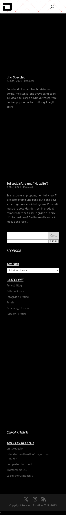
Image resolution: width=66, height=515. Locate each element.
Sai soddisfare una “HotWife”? (28, 183)
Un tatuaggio (15, 448)
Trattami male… (17, 470)
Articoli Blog (14, 285)
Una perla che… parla (20, 464)
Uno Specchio (16, 77)
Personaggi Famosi (18, 308)
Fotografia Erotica (18, 297)
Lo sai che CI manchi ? (20, 475)
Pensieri (29, 81)
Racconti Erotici (16, 314)
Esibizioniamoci (16, 291)
